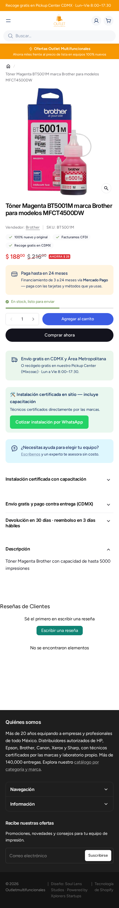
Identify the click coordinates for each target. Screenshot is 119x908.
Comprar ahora (60, 335)
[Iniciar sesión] (96, 21)
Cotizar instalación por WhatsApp (49, 422)
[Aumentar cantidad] (33, 319)
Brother (33, 227)
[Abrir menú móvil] (8, 21)
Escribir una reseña (59, 630)
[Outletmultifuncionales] (59, 20)
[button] (59, 480)
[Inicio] (8, 66)
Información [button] (22, 804)
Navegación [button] (22, 789)
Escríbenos (30, 454)
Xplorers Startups (66, 896)
